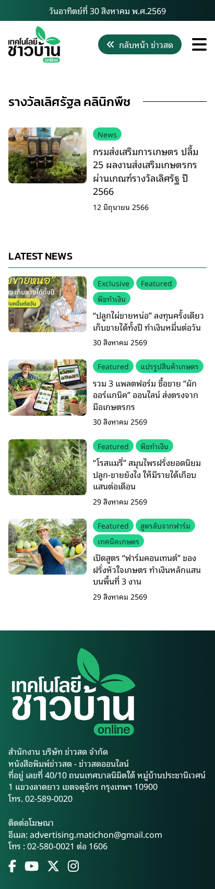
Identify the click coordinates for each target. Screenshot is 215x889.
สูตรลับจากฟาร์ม (165, 525)
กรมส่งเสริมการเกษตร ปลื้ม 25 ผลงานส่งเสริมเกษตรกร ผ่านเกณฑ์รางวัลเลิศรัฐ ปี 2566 (145, 171)
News (107, 134)
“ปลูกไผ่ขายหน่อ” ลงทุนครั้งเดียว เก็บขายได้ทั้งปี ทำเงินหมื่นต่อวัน (148, 320)
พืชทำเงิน (112, 299)
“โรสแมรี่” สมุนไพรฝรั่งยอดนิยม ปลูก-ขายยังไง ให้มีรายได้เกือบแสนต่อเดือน (147, 474)
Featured (156, 283)
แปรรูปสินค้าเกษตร (169, 366)
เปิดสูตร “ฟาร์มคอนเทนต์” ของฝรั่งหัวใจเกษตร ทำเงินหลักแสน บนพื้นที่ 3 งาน (147, 569)
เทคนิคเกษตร (118, 541)
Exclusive (113, 283)
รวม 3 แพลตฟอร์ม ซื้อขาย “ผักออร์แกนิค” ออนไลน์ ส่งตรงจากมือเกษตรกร (145, 394)
